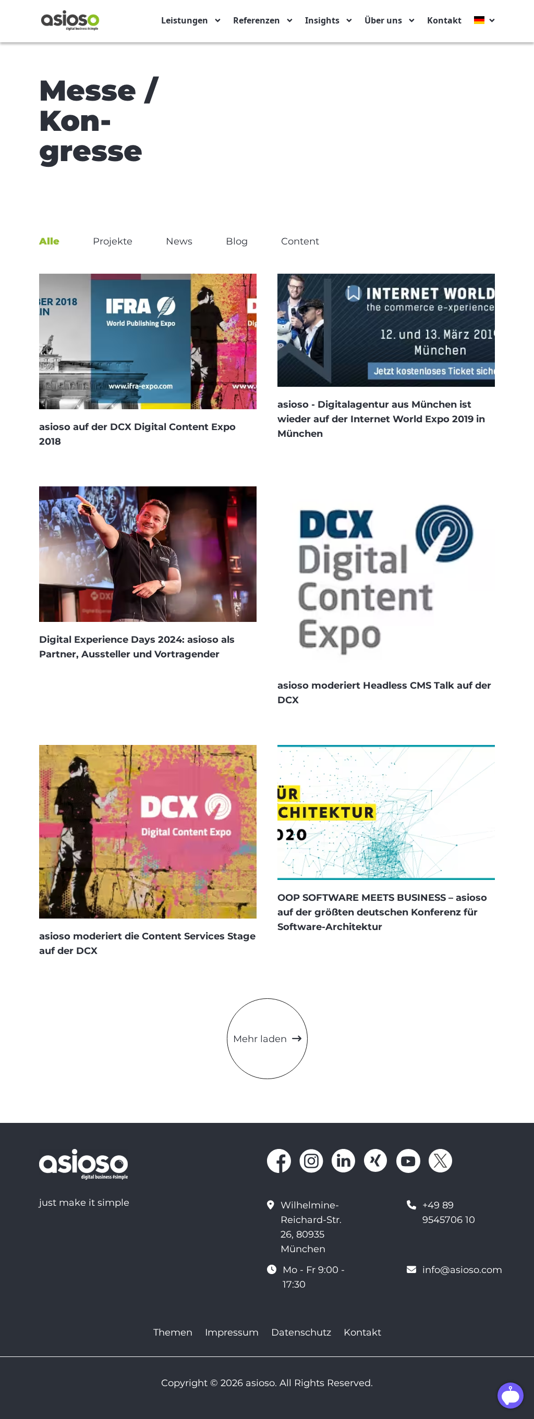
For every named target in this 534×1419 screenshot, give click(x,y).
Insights (322, 20)
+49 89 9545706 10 (448, 1213)
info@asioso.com (462, 1270)
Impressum (232, 1332)
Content (300, 241)
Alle (49, 241)
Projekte (112, 241)
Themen (172, 1332)
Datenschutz (301, 1332)
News (179, 241)
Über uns (383, 20)
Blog (237, 241)
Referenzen (256, 20)
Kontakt (444, 20)
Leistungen (184, 20)
